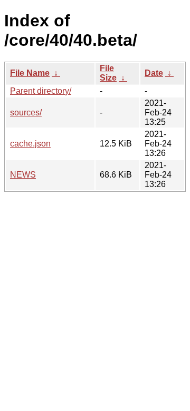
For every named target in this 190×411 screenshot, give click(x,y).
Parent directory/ (40, 90)
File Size (108, 73)
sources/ (26, 112)
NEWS (23, 174)
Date (154, 72)
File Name (30, 72)
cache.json (30, 143)
